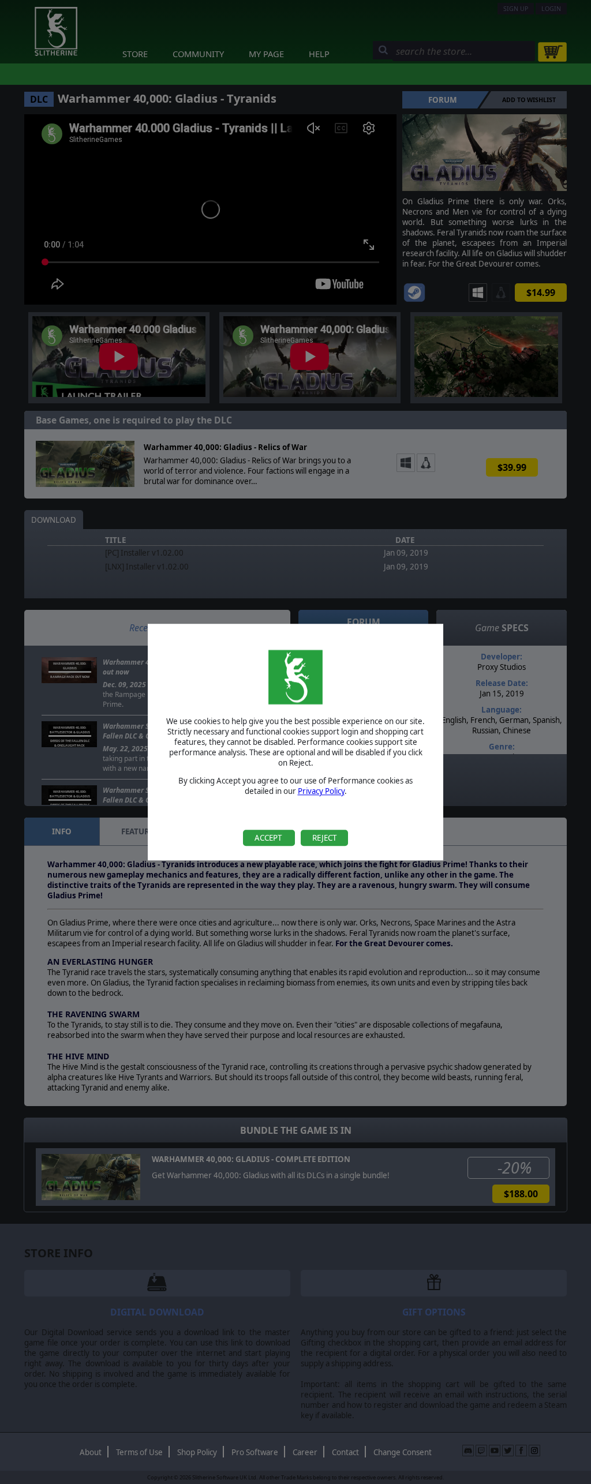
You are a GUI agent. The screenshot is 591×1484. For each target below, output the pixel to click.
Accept (269, 838)
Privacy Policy (321, 791)
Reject (324, 838)
